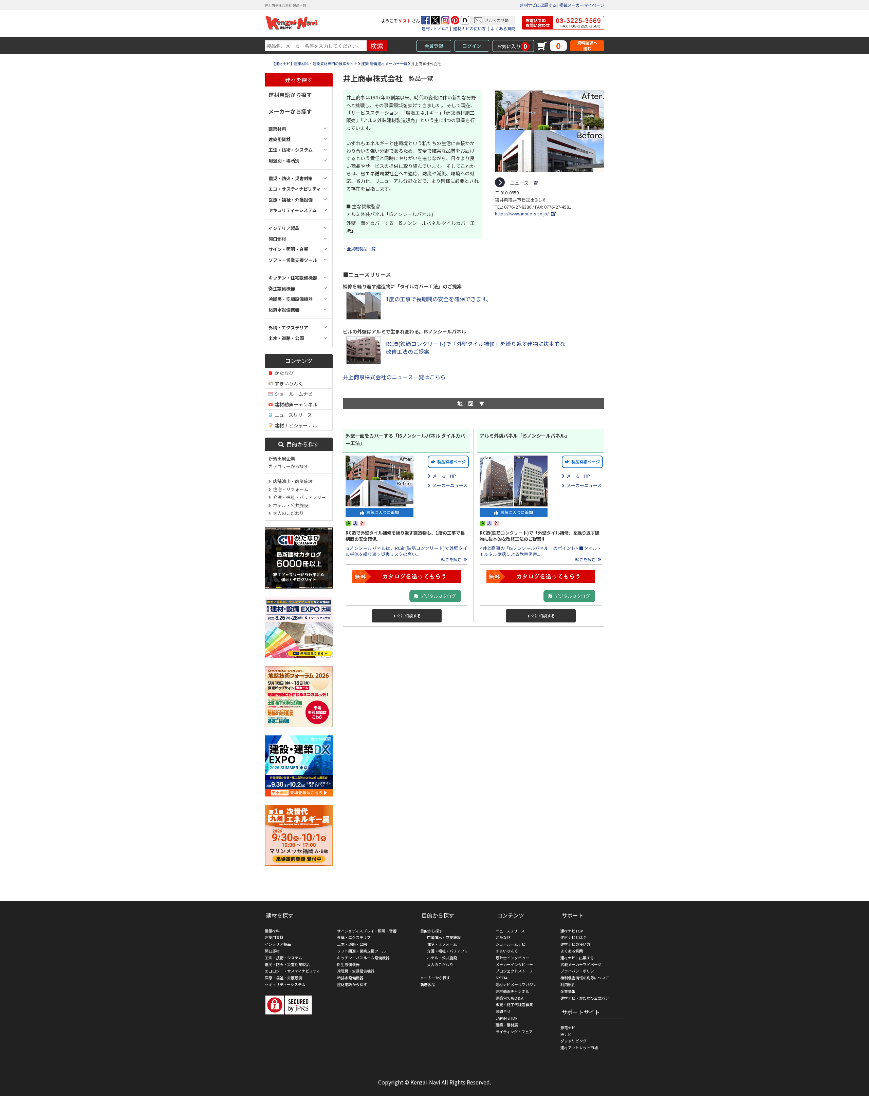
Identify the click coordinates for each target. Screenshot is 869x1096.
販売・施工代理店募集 (514, 1004)
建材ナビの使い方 (469, 28)
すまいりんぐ (288, 383)
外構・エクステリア (354, 937)
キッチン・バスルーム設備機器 (363, 957)
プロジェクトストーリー (516, 971)
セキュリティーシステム (285, 984)
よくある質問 (503, 28)
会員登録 (433, 45)
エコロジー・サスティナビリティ (292, 971)
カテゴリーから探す (288, 466)
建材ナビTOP (571, 931)
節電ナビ (567, 1027)
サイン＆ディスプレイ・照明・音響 (366, 931)
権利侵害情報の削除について (584, 977)
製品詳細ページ (450, 461)
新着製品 (427, 984)
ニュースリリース (292, 414)
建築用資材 (274, 937)
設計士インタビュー (512, 957)
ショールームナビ (293, 393)
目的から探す (301, 444)
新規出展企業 (282, 458)
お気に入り (512, 46)
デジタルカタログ (437, 596)
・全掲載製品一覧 (359, 248)
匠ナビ (566, 1034)
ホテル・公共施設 (289, 505)
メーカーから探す (290, 111)
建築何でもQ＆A (509, 998)
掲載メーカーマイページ (581, 5)
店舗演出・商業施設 (292, 481)
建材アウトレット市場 (579, 1047)
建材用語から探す (290, 94)
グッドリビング (573, 1040)
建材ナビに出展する (538, 5)
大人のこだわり (287, 513)
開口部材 (272, 951)
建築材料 (272, 931)
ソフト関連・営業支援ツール (361, 951)
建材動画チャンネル (295, 404)
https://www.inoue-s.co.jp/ (523, 213)
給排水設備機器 (350, 977)
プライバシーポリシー (579, 971)
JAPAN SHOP (506, 1018)
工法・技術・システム (283, 957)
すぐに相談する (406, 615)
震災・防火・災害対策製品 (287, 964)
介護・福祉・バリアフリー (298, 497)
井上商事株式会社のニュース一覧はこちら (394, 377)
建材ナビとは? (435, 28)
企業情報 (567, 991)
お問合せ (503, 1011)
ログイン (471, 45)
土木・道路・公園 (352, 944)
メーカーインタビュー (514, 964)
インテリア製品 (278, 944)
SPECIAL (503, 977)
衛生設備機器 (348, 964)
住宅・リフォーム (289, 489)
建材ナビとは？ (573, 937)
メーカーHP (443, 476)
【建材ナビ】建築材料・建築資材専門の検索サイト (314, 63)
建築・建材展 (507, 1024)
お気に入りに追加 (381, 512)
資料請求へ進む (587, 45)
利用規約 (567, 984)
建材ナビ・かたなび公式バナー (586, 998)
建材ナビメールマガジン (516, 984)
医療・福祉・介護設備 (283, 977)
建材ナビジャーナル (295, 425)
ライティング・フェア (514, 1031)
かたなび (283, 372)
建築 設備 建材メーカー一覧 (384, 63)
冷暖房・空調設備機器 (355, 971)
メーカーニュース (448, 485)
